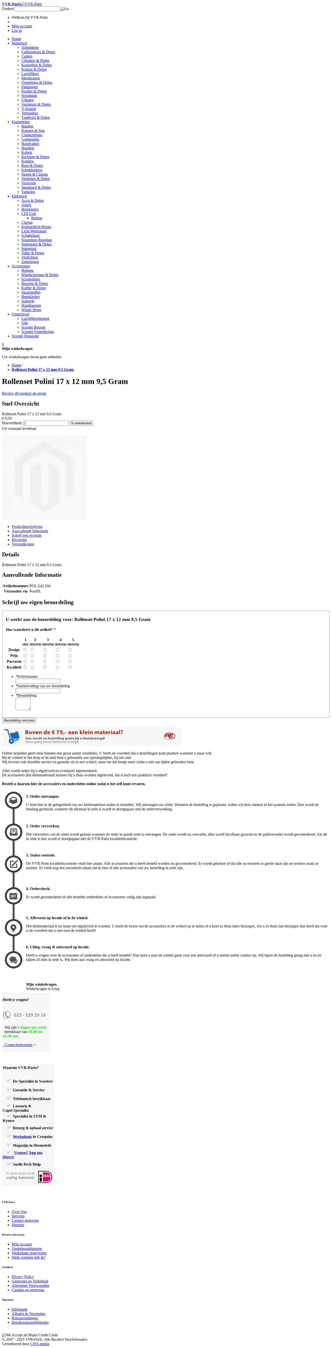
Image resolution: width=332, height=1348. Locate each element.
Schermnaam (26, 676)
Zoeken (8, 9)
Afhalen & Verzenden (28, 1314)
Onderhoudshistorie (27, 1248)
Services (18, 1216)
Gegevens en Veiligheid (30, 1281)
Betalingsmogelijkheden (30, 1322)
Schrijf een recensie (27, 535)
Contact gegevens (25, 1220)
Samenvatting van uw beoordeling (43, 686)
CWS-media (39, 1344)
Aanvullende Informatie (30, 531)
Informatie (19, 1309)
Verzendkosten (23, 544)
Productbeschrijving (27, 527)
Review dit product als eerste (24, 393)
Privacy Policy (23, 1277)
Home (16, 365)
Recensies (19, 540)
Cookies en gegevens (28, 1290)
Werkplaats (22, 1137)
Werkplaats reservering (29, 1253)
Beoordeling (26, 695)
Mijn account (22, 1244)
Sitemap (18, 1225)
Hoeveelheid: (12, 423)
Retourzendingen (25, 1318)
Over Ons (19, 1212)
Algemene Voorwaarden (30, 1285)
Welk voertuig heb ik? (28, 1257)
